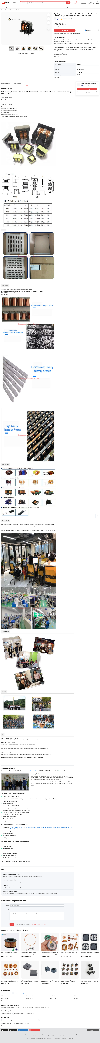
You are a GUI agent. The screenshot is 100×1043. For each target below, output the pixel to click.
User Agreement (57, 1038)
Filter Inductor (93, 1020)
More (2, 1025)
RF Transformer (77, 995)
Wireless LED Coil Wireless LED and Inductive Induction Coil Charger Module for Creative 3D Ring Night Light (29, 954)
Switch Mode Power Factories (46, 1020)
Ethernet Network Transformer (17, 827)
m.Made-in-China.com (53, 1035)
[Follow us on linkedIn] (98, 1030)
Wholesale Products (50, 1034)
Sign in (97, 3)
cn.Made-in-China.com (63, 1035)
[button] (64, 2)
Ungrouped (3, 1000)
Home (2, 9)
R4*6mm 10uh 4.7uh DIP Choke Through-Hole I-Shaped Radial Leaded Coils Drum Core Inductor (89, 981)
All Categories (6, 7)
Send (12, 924)
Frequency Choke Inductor (81, 1020)
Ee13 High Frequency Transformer (59, 827)
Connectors (52, 998)
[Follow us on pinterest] (96, 1030)
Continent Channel (65, 1034)
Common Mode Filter (6, 1023)
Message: (7, 913)
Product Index (73, 1034)
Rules (98, 7)
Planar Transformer (5, 998)
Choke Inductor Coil (69, 1020)
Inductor (28, 9)
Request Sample (76, 33)
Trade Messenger (23, 1030)
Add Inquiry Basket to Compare (26, 53)
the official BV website (32, 770)
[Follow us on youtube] (94, 1030)
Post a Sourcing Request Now (39, 924)
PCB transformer (29, 998)
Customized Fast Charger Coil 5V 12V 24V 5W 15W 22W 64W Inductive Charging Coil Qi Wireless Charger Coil (50, 954)
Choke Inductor (59, 1020)
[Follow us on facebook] (88, 1030)
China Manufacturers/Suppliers (39, 1034)
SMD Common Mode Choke (44, 827)
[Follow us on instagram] (92, 1030)
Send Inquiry (65, 30)
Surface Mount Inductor (19, 1013)
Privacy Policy (70, 1038)
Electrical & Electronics (10, 9)
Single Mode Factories (14, 1020)
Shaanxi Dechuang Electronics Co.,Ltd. (65, 18)
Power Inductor (35, 9)
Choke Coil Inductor (6, 1013)
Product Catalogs (20, 993)
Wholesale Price (58, 1034)
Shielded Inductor (30, 1013)
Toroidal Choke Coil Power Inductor (18, 828)
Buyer (67, 7)
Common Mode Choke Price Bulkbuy (21, 1023)
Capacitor (76, 998)
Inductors (3, 995)
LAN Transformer (53, 995)
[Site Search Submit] (68, 2)
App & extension (82, 7)
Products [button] (23, 2)
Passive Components (20, 9)
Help (74, 7)
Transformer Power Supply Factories (29, 1020)
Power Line (4, 1020)
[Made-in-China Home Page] (8, 2)
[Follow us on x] (90, 1030)
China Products (29, 1034)
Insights (78, 1034)
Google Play (13, 1030)
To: (8, 909)
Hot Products (22, 1034)
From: (7, 905)
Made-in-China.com (44, 1035)
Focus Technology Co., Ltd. (41, 1038)
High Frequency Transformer (31, 827)
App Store (5, 1030)
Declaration (64, 1038)
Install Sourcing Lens (35, 1030)
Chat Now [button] (88, 30)
